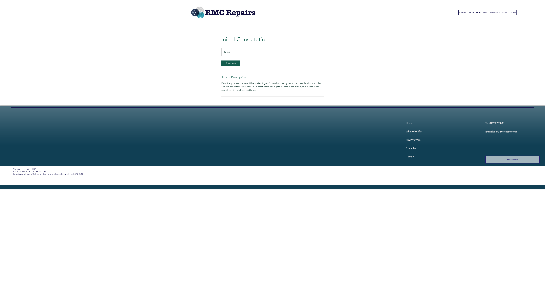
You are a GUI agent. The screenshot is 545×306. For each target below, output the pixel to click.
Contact (410, 156)
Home (409, 123)
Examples (411, 148)
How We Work (413, 139)
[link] (230, 63)
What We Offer (414, 131)
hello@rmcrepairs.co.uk (504, 131)
